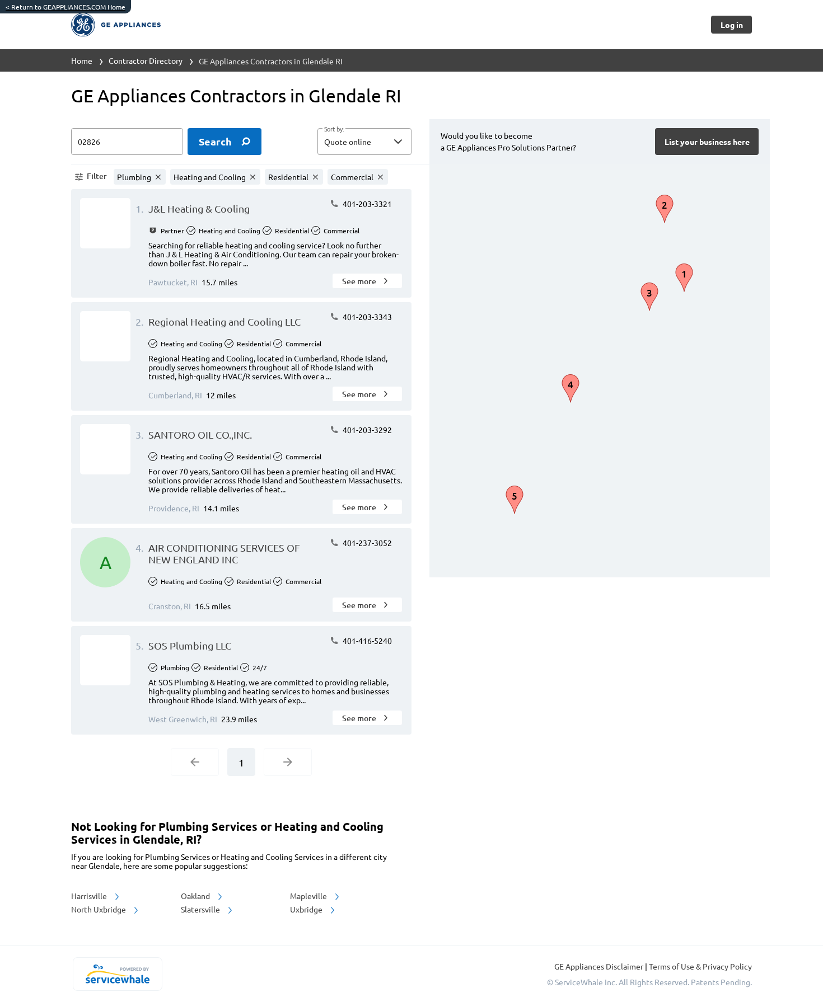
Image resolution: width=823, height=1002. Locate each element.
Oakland (196, 896)
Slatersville (201, 909)
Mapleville (309, 896)
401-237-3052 (366, 543)
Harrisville (90, 896)
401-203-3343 (366, 317)
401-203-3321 (366, 204)
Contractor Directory (146, 60)
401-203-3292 (366, 430)
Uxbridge (307, 909)
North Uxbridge (99, 909)
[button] (364, 141)
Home (81, 60)
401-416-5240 (366, 641)
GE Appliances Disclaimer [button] (599, 966)
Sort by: (334, 129)
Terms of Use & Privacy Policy (700, 966)
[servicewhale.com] (117, 974)
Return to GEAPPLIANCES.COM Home (65, 6)
